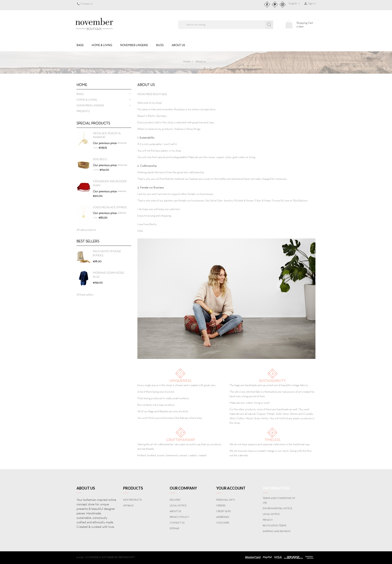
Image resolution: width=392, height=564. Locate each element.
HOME (82, 85)
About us (178, 45)
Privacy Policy (179, 517)
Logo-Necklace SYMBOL (110, 207)
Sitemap (174, 529)
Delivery (175, 500)
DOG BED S (100, 159)
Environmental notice (277, 509)
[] (269, 24)
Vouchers (222, 523)
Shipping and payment (277, 531)
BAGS (80, 45)
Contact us (86, 4)
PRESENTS (83, 111)
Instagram (283, 4)
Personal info (225, 500)
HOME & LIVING (102, 45)
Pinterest (275, 4)
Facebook (267, 4)
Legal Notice (178, 506)
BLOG (160, 45)
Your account (230, 488)
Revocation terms (274, 526)
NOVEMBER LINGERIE (134, 45)
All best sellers (85, 294)
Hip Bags (128, 506)
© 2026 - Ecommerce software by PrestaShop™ (106, 557)
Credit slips (223, 511)
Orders (220, 506)
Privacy (268, 520)
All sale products (86, 230)
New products (132, 500)
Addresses (222, 517)
